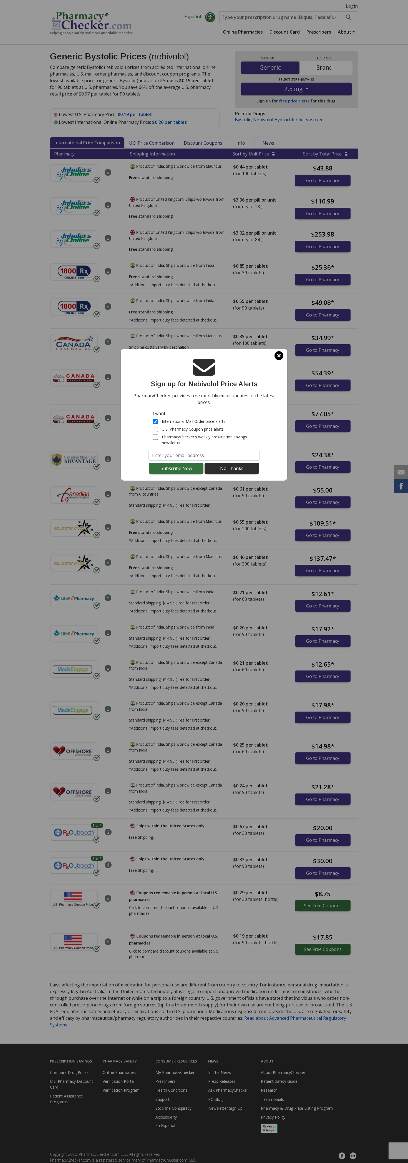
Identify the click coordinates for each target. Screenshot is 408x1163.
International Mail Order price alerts (193, 421)
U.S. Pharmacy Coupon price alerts (193, 429)
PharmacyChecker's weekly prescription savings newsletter (204, 439)
